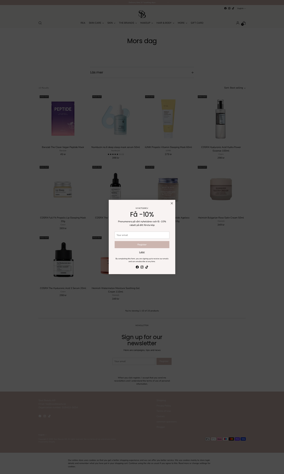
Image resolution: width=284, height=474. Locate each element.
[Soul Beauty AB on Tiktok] (147, 267)
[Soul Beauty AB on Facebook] (137, 267)
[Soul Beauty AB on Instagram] (142, 267)
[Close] (172, 203)
